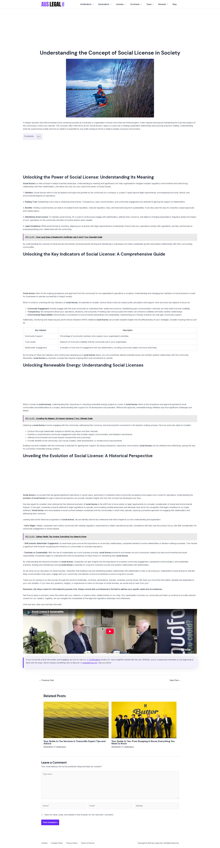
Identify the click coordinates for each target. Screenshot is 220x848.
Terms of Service (87, 843)
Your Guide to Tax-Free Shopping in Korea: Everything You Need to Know (143, 742)
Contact (44, 843)
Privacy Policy (71, 843)
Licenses (119, 4)
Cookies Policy (57, 843)
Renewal (162, 4)
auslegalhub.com (89, 663)
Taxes (148, 4)
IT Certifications (93, 659)
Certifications (85, 4)
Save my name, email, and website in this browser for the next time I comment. (78, 815)
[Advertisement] (110, 26)
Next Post (175, 680)
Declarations (103, 4)
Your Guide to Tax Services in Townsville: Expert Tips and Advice (75, 742)
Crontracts (134, 4)
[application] (92, 4)
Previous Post (46, 680)
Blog (174, 4)
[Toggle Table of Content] (37, 137)
